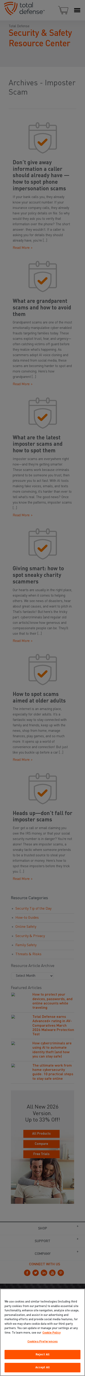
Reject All (42, 1354)
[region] (42, 1332)
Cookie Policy (51, 1332)
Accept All (42, 1367)
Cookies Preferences (42, 1341)
